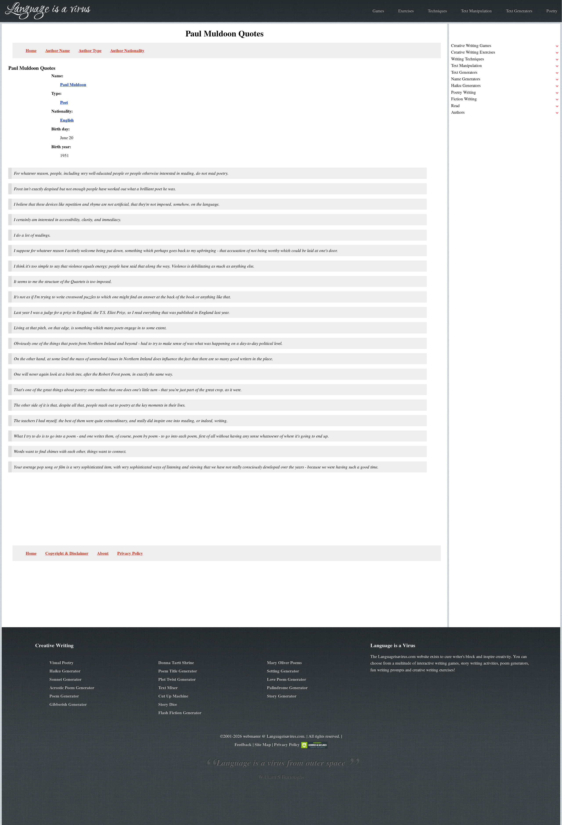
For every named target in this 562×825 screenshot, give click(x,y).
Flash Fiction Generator (179, 712)
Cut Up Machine (173, 696)
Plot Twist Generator (177, 679)
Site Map (263, 744)
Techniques (437, 10)
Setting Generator (283, 671)
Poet (64, 102)
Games (378, 10)
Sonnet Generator (65, 679)
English (67, 120)
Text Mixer (168, 687)
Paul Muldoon (73, 84)
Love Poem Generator (286, 679)
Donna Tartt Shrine (176, 662)
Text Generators (519, 10)
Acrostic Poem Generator (71, 687)
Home (31, 50)
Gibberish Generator (68, 704)
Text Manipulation (476, 10)
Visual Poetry (61, 662)
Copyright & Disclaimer (66, 553)
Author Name (57, 50)
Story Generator (281, 696)
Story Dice (167, 704)
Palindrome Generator (287, 687)
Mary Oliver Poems (284, 662)
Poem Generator (64, 696)
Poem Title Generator (177, 671)
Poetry (551, 10)
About (102, 553)
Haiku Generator (64, 671)
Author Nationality (127, 50)
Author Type (90, 50)
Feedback (243, 744)
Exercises (406, 10)
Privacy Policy (130, 553)
